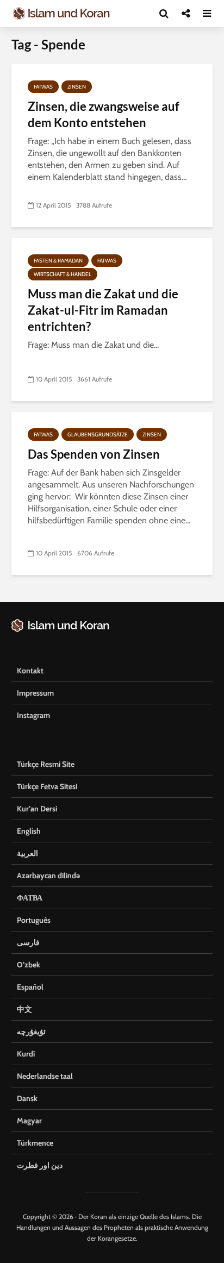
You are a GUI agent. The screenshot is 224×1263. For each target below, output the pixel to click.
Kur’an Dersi (37, 809)
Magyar (29, 1121)
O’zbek (28, 965)
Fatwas (43, 86)
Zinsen (76, 86)
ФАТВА (29, 898)
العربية (27, 853)
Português (34, 920)
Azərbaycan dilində (48, 875)
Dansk (27, 1098)
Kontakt (30, 671)
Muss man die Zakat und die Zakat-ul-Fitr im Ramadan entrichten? (103, 310)
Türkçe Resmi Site (45, 764)
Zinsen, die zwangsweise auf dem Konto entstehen (103, 114)
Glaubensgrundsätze (97, 434)
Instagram (33, 715)
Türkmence (35, 1143)
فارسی (28, 942)
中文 (24, 1009)
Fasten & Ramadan (58, 260)
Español (30, 987)
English (29, 831)
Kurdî (26, 1054)
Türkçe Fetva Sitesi (47, 786)
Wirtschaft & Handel (62, 274)
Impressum (35, 693)
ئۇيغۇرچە (31, 1031)
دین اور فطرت (40, 1165)
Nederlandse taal (45, 1076)
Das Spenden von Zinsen (94, 454)
